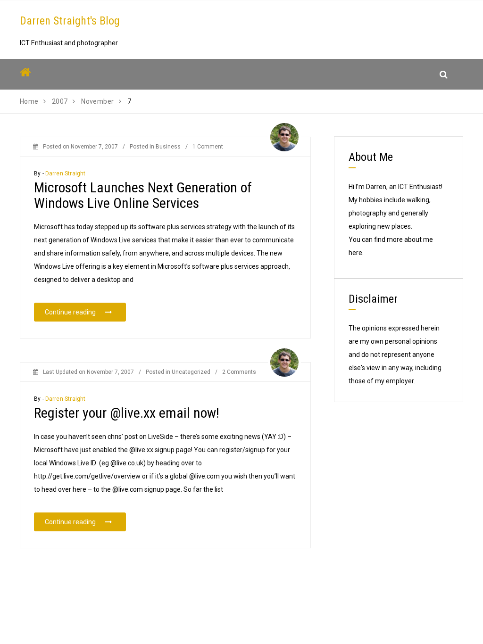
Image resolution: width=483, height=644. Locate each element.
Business (168, 146)
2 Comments (239, 372)
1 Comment (207, 146)
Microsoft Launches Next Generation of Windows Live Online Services (143, 195)
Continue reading (85, 312)
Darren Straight (65, 173)
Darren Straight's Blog (70, 20)
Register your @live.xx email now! (126, 413)
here (355, 252)
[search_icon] (443, 74)
